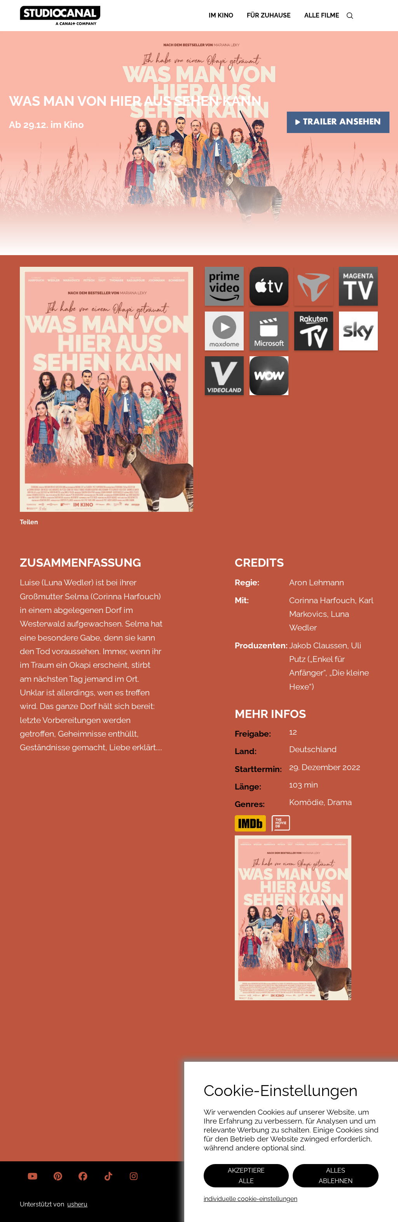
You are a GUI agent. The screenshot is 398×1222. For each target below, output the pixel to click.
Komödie (306, 802)
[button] (350, 15)
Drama (339, 802)
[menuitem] (221, 15)
